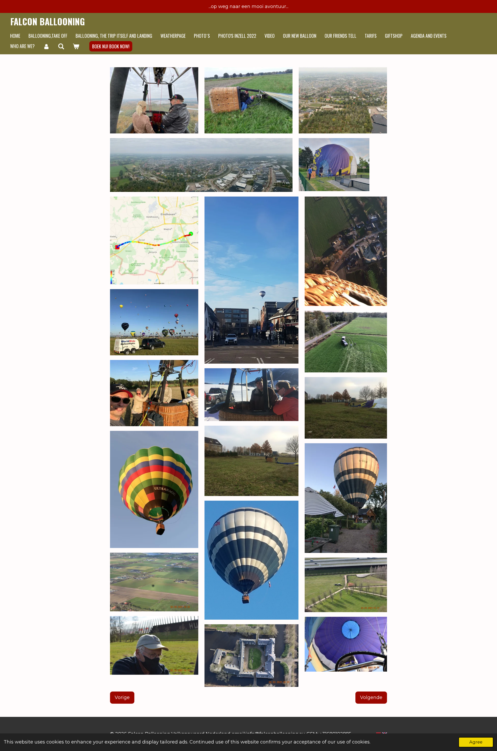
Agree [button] (476, 742)
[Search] (61, 46)
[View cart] (76, 46)
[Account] (46, 46)
